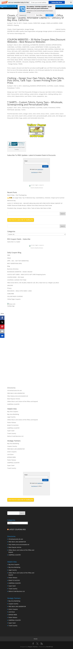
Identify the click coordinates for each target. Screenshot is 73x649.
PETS (8, 57)
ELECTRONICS (11, 49)
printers (24, 57)
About (9, 258)
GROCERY (10, 285)
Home (35, 639)
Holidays (56, 51)
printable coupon (16, 57)
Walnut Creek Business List (15, 436)
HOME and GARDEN (52, 23)
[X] (2, 322)
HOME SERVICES (20, 53)
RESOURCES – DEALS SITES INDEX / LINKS (19, 291)
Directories (11, 388)
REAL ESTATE (49, 57)
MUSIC (27, 55)
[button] (36, 2)
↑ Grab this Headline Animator (36, 187)
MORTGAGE (10, 55)
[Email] (2, 331)
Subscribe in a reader (13, 242)
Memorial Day (11, 200)
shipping (16, 25)
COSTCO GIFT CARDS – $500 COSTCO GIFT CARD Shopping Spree (26, 274)
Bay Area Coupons (12, 411)
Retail (16, 60)
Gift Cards (15, 51)
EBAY (58, 47)
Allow (49, 15)
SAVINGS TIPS (11, 62)
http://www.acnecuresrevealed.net (17, 396)
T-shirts (17, 88)
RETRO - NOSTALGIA (25, 60)
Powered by (22, 15)
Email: (26, 161)
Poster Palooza (11, 422)
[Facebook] (2, 318)
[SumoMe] (2, 335)
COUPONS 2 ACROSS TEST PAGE (16, 280)
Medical (47, 53)
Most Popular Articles (13, 399)
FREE (8, 255)
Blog (8, 266)
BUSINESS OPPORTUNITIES (53, 45)
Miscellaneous (54, 53)
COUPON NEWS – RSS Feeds (15, 277)
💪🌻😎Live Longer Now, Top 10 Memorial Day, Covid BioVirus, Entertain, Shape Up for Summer (35, 198)
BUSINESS (42, 45)
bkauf (10, 23)
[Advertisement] (26, 329)
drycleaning (52, 47)
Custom (30, 23)
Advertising (26, 45)
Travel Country (11, 433)
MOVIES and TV (19, 55)
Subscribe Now (57, 2)
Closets (25, 23)
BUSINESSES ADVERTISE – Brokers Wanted (19, 272)
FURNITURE (36, 23)
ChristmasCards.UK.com (14, 390)
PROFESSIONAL (31, 57)
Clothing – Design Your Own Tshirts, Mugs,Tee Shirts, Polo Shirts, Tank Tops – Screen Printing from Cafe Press (35, 80)
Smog (43, 62)
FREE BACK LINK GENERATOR (16, 393)
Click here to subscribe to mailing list (20, 220)
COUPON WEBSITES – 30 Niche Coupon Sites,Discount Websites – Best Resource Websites (36, 40)
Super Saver (11, 431)
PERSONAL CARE (58, 55)
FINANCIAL (30, 49)
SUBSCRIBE (10, 293)
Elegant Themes (33, 646)
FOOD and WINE (39, 49)
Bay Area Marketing (13, 414)
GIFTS (20, 51)
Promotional (40, 57)
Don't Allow (39, 15)
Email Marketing (34, 172)
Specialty (48, 62)
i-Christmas (29, 53)
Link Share (10, 454)
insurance (37, 53)
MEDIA (42, 53)
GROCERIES (25, 51)
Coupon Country (12, 446)
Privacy (9, 288)
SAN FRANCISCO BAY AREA (55, 60)
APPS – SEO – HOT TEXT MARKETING (18, 261)
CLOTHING (18, 47)
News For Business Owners (44, 55)
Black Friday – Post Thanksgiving (16, 195)
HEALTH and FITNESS (36, 51)
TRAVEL (20, 64)
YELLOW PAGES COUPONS (15, 296)
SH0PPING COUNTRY (13, 404)
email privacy (40, 169)
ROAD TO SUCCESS (13, 425)
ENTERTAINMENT (21, 49)
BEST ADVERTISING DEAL (14, 263)
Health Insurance (48, 51)
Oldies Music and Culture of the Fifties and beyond (22, 401)
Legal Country (11, 417)
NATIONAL (32, 55)
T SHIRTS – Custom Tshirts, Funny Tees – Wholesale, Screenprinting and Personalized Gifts (35, 103)
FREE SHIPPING (49, 49)
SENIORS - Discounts (22, 62)
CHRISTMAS (10, 47)
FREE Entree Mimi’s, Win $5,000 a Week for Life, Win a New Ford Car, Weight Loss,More (33, 283)
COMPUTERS (25, 47)
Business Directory (12, 269)
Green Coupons (12, 452)
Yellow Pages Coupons (14, 299)
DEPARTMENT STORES (42, 47)
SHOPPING (38, 62)
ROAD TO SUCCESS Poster (39, 60)
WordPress (49, 646)
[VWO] (26, 15)
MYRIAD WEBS (11, 457)
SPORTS (54, 62)
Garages (43, 23)
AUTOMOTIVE (34, 45)
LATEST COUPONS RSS (17, 529)
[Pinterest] (2, 326)
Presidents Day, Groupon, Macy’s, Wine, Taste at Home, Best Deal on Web (29, 208)
